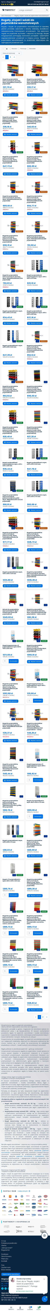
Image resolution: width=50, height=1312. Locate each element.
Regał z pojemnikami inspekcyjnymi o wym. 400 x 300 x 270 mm (36, 276)
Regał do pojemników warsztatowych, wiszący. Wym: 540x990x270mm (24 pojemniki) (12, 82)
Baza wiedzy (6, 1270)
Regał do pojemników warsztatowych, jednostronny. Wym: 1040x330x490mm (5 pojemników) (10, 160)
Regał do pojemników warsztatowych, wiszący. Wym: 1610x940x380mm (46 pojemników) (36, 574)
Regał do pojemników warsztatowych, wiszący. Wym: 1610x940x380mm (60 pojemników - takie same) (36, 612)
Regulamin (5, 1250)
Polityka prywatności (9, 1243)
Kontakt (4, 1261)
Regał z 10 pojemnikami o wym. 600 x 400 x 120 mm (11, 880)
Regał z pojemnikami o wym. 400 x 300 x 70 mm (12, 841)
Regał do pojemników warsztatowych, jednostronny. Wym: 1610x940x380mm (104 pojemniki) (35, 349)
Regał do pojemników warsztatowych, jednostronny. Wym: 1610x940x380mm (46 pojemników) (34, 199)
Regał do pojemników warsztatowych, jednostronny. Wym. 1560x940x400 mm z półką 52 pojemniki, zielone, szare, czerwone (13, 996)
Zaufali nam (6, 1267)
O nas (3, 1241)
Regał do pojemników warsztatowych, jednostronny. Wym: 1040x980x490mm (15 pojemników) (10, 389)
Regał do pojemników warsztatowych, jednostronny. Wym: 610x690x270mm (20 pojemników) (34, 120)
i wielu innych (23, 1191)
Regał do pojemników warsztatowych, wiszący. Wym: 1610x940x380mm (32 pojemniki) (12, 198)
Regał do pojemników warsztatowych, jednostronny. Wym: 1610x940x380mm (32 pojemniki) (34, 160)
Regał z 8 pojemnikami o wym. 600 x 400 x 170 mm (35, 801)
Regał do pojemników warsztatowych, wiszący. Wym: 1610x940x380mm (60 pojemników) (36, 238)
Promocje (23, 49)
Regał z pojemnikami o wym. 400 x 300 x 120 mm (12, 573)
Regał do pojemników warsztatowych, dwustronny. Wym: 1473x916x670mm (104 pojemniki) (35, 882)
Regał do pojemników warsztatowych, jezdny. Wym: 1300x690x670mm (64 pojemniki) (12, 726)
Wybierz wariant (11, 95)
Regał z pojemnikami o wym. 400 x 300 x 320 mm (12, 346)
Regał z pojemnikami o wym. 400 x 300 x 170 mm (37, 495)
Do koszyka (13, 661)
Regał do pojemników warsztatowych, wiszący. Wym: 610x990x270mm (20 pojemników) (36, 82)
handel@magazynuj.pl (41, 2)
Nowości (14, 49)
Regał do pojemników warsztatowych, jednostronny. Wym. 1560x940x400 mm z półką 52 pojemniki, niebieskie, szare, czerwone (12, 919)
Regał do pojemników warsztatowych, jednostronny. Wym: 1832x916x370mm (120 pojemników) (10, 767)
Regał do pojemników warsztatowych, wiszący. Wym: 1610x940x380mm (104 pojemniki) (13, 277)
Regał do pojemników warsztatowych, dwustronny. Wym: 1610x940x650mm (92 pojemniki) (10, 687)
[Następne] (14, 57)
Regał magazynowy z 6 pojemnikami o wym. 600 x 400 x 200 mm (36, 685)
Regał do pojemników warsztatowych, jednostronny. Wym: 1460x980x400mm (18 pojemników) (10, 536)
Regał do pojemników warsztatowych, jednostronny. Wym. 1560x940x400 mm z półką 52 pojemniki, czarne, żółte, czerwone (12, 958)
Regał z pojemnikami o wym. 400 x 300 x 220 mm (37, 463)
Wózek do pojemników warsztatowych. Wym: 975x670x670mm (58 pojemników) (11, 612)
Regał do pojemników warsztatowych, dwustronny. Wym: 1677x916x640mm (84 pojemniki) (34, 844)
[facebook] (2, 1288)
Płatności (4, 1259)
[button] (20, 1308)
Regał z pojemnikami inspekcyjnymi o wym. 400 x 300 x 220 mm (12, 464)
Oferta (3, 1245)
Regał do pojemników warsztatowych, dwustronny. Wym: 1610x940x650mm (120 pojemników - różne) (35, 726)
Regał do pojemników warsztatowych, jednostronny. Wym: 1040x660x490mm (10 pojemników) (10, 430)
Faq (2, 1265)
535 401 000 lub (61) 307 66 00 (38, 4)
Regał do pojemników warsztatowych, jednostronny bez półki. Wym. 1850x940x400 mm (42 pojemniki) (13, 498)
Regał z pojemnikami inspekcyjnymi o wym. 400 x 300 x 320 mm (36, 312)
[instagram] (5, 1288)
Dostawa (4, 1254)
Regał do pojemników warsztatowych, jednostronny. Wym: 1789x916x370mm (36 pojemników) (34, 389)
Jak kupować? (6, 1248)
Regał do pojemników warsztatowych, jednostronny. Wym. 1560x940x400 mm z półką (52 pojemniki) (12, 804)
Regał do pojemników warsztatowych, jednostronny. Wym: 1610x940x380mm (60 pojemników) (10, 239)
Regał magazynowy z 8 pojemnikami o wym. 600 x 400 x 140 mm (36, 766)
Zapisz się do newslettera (11, 1274)
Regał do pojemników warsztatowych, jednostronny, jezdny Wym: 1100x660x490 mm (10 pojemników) (36, 648)
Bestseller (32, 49)
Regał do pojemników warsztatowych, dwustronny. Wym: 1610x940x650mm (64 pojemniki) (34, 536)
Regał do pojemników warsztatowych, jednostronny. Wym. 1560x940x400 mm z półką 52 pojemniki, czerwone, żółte (36, 919)
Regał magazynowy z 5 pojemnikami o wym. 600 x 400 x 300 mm (12, 647)
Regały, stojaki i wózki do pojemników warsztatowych (31, 16)
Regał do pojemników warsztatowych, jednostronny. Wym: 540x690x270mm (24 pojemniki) (10, 120)
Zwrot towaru (6, 1256)
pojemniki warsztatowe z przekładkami (30, 1156)
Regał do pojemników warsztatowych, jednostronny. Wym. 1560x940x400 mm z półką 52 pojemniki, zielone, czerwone (36, 958)
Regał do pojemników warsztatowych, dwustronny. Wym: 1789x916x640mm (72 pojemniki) (34, 995)
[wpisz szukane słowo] (47, 10)
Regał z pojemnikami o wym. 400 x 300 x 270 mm (12, 312)
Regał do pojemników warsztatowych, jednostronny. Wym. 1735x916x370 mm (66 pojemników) (34, 430)
